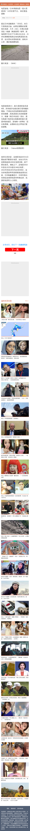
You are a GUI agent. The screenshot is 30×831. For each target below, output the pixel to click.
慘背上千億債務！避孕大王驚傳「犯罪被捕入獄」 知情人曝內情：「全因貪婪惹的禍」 (14, 379)
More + (27, 300)
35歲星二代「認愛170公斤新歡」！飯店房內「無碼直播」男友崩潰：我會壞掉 (14, 759)
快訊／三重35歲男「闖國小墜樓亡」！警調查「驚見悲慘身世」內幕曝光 (14, 617)
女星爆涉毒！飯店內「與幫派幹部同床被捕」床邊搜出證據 (14, 738)
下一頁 (15, 249)
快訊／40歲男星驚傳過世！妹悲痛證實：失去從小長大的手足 (14, 496)
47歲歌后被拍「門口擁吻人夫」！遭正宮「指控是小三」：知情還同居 (14, 718)
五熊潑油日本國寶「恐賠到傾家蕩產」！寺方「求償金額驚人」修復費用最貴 (14, 399)
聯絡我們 (13, 808)
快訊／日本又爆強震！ (7, 338)
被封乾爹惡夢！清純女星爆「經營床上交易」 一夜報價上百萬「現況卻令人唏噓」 (14, 456)
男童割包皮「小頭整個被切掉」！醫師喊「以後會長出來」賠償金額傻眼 (14, 658)
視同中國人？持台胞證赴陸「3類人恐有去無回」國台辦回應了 (15, 678)
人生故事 (16, 4)
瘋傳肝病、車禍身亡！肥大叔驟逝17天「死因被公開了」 (14, 516)
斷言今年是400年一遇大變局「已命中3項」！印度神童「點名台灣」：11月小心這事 (14, 799)
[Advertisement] (15, 84)
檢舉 (14, 17)
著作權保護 (20, 808)
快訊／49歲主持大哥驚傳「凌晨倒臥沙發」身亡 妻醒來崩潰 (14, 779)
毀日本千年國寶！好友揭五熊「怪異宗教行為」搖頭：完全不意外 (14, 597)
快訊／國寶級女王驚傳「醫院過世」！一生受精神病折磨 (14, 476)
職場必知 (22, 4)
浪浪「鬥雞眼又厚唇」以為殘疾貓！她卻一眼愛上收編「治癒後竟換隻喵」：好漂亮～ (14, 638)
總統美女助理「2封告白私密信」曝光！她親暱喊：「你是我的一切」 (14, 698)
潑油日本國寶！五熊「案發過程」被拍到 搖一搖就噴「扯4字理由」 (14, 577)
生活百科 (10, 4)
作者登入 (4, 4)
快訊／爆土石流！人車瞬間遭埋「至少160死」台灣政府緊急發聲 (15, 537)
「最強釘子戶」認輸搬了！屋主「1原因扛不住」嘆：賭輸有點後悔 (15, 557)
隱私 (8, 808)
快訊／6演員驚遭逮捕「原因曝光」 (10, 418)
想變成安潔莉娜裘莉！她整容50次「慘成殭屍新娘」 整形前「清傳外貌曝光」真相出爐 (15, 357)
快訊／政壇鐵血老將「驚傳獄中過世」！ (11, 437)
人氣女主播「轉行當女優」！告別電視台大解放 (13, 319)
